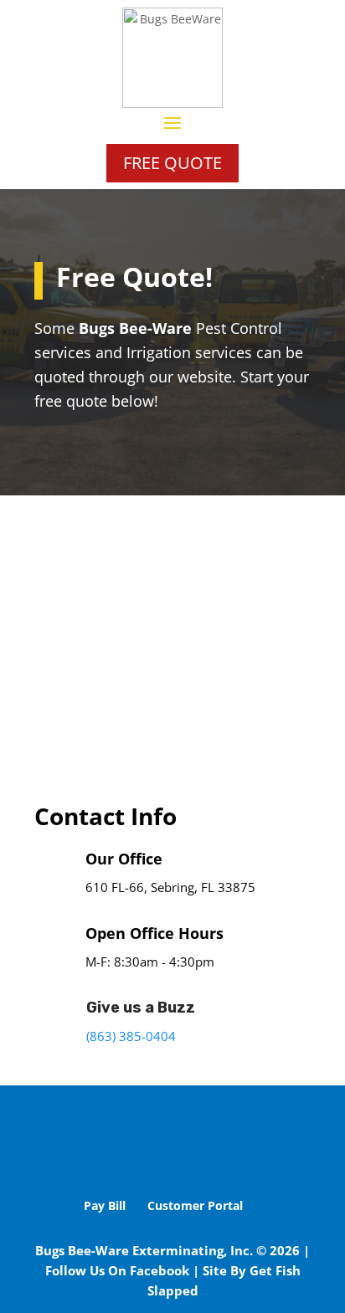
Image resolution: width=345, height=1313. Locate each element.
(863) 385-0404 (131, 1036)
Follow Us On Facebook (117, 1270)
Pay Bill (105, 1205)
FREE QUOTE (172, 162)
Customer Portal (195, 1205)
